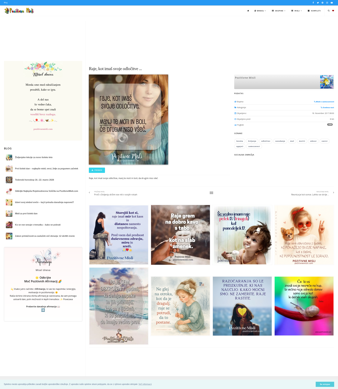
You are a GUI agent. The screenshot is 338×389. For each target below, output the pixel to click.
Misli (297, 11)
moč (292, 141)
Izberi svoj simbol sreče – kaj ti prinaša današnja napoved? (44, 202)
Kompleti (316, 11)
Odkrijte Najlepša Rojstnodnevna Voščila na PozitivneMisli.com (46, 191)
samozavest (254, 146)
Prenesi (98, 170)
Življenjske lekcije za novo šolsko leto (34, 157)
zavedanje (280, 141)
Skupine (279, 11)
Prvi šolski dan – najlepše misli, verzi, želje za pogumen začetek (46, 168)
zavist (325, 141)
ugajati (239, 146)
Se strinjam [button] (325, 384)
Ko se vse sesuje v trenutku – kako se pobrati (37, 225)
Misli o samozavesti (325, 101)
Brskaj (260, 11)
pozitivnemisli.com (43, 129)
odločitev (265, 141)
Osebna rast (328, 107)
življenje (252, 141)
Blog (5, 2)
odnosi (313, 141)
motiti (302, 141)
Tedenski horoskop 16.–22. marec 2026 (34, 180)
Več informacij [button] (145, 384)
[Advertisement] (169, 41)
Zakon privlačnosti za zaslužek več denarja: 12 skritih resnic (45, 236)
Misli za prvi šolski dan (26, 213)
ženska (239, 141)
